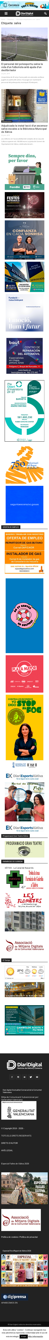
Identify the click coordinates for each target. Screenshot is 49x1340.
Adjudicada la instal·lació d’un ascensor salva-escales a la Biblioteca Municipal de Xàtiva (24, 128)
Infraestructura (7, 121)
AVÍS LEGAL (7, 1150)
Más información (35, 1336)
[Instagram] (18, 1077)
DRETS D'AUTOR (9, 1143)
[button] (45, 13)
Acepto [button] (23, 1337)
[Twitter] (30, 1077)
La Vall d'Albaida (7, 60)
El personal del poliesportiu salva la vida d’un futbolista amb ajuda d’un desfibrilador (22, 67)
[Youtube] (37, 1077)
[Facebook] (11, 1077)
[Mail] (24, 1077)
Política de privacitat (29, 1237)
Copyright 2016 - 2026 (13, 1128)
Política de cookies (9, 1237)
